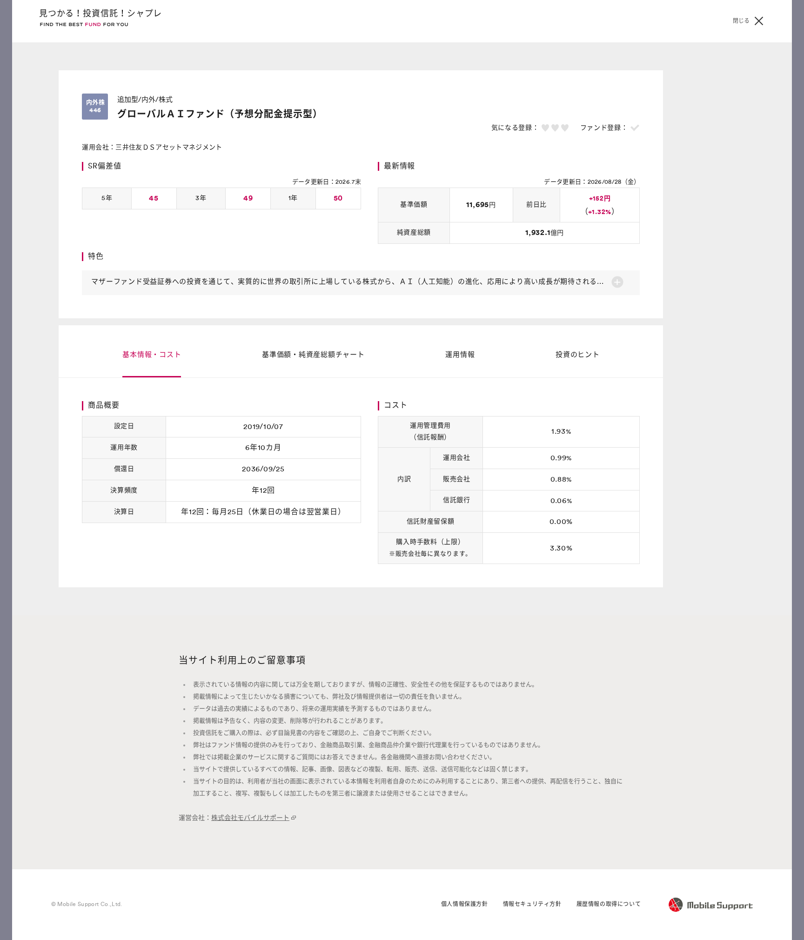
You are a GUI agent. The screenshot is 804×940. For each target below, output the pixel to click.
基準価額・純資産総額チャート (313, 354)
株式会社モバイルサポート (250, 818)
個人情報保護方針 (464, 904)
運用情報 (460, 354)
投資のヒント (578, 354)
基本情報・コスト (151, 354)
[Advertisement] (708, 209)
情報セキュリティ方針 (532, 904)
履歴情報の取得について (608, 904)
